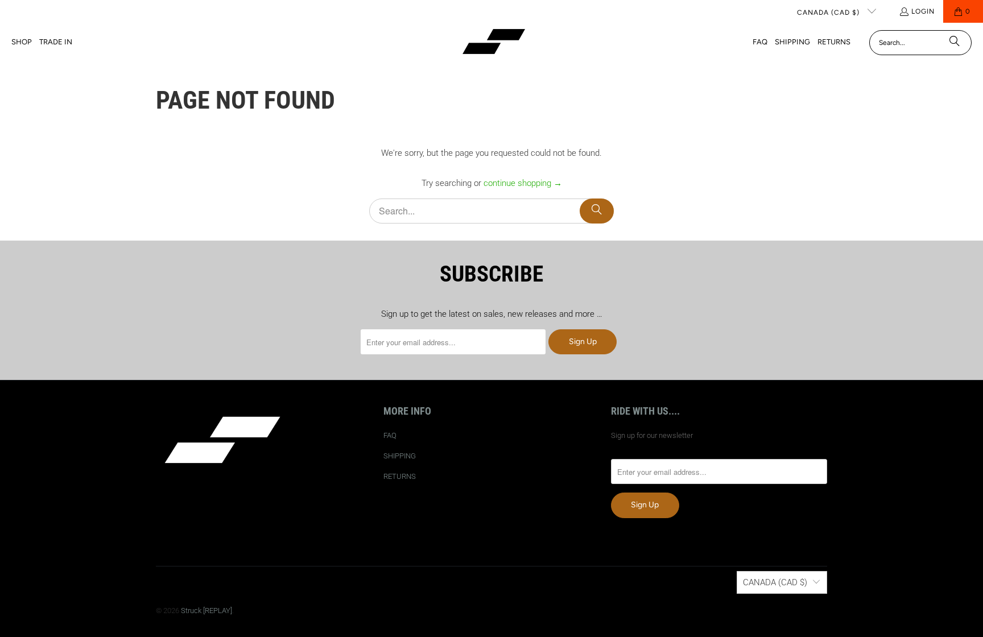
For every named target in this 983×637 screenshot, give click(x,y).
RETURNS (399, 476)
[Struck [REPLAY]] (493, 42)
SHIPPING (399, 456)
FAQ (389, 435)
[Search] (954, 42)
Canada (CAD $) (829, 12)
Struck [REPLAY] (206, 610)
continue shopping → (523, 183)
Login (923, 11)
